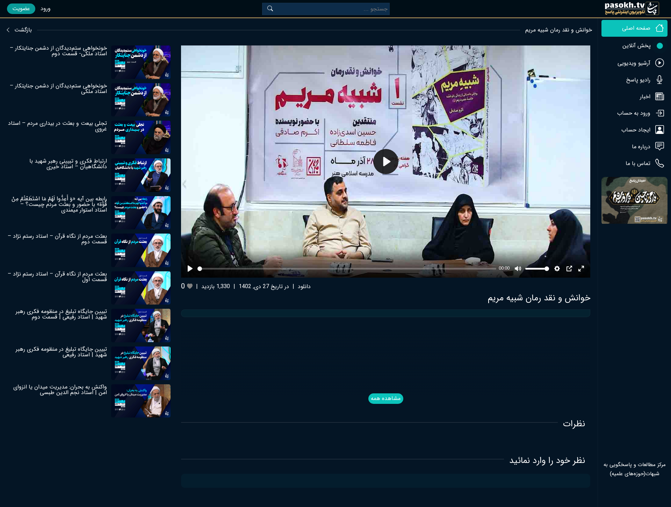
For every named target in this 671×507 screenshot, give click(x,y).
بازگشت (23, 30)
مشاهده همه (386, 398)
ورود (46, 8)
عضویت (21, 8)
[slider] (346, 268)
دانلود (304, 286)
